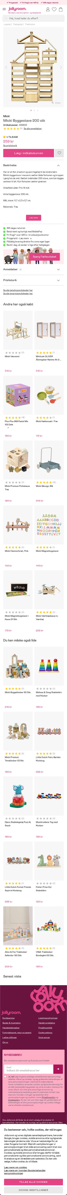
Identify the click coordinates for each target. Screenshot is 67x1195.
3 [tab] (37, 110)
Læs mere (33, 217)
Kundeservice (8, 1018)
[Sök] (6, 18)
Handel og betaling (46, 1023)
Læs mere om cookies (15, 1167)
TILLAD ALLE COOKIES (33, 1182)
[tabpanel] (33, 67)
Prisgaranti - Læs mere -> (19, 238)
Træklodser (30, 24)
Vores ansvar (44, 1037)
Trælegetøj (17, 24)
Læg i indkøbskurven (28, 153)
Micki (6, 116)
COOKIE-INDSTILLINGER (33, 1190)
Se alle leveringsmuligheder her (18, 293)
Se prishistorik (10, 145)
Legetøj (7, 24)
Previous (6, 67)
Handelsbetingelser (11, 1027)
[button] (4, 9)
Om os (5, 1042)
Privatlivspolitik (45, 1027)
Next (61, 67)
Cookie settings (45, 1032)
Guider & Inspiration (11, 1023)
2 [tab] (34, 110)
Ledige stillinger (9, 1037)
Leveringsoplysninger (48, 1018)
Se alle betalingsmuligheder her (18, 290)
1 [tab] (31, 110)
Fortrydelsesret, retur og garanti (16, 1032)
